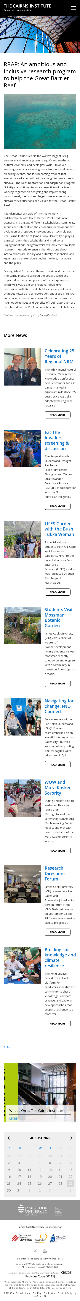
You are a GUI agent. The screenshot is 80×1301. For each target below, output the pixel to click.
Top (9, 1047)
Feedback (13, 1272)
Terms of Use (24, 1272)
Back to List (67, 326)
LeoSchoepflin (40, 1296)
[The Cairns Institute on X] (35, 1250)
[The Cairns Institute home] (27, 8)
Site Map (37, 1293)
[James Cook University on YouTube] (44, 1250)
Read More (57, 415)
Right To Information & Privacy (45, 1272)
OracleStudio (57, 1293)
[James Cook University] (40, 1214)
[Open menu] (73, 8)
